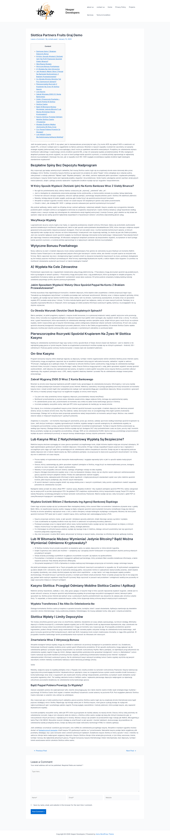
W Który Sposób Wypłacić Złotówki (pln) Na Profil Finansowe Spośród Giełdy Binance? (49, 58)
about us (90, 7)
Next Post (131, 750)
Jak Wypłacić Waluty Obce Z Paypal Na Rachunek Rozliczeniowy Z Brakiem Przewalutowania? (49, 73)
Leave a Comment (37, 39)
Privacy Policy (120, 7)
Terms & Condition (103, 15)
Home (110, 7)
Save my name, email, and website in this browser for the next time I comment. (62, 805)
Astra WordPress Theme (105, 834)
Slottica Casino (42, 104)
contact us (101, 7)
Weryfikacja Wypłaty (44, 64)
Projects (132, 7)
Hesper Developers (72, 11)
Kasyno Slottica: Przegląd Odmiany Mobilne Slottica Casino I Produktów (49, 119)
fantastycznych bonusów (48, 730)
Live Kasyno (40, 92)
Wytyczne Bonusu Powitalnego (47, 66)
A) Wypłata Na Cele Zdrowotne (48, 69)
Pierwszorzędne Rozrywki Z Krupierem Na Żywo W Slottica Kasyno (47, 86)
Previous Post (40, 750)
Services (90, 15)
